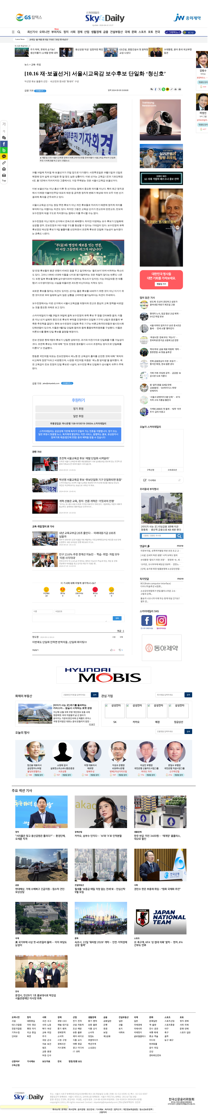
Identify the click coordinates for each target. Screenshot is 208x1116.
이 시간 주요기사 (21, 46)
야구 (167, 1029)
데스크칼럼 (17, 1025)
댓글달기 (35, 650)
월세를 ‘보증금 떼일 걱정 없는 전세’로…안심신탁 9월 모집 (100, 890)
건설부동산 (116, 32)
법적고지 (117, 1109)
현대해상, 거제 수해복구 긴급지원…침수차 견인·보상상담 (40, 890)
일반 (121, 1021)
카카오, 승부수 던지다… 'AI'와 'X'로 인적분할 (98, 836)
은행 (105, 1025)
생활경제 (96, 32)
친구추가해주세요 (147, 628)
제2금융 (107, 1036)
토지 (121, 1029)
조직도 (64, 1109)
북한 (29, 1036)
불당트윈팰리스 (34, 771)
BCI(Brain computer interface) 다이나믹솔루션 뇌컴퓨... (156, 585)
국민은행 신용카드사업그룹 (146, 768)
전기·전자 (77, 1021)
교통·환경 (46, 1052)
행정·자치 (31, 1029)
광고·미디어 (78, 1048)
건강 (151, 1052)
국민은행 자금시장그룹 (174, 768)
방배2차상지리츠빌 (118, 771)
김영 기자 (34, 91)
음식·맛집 (153, 1048)
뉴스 (26, 65)
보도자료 (46, 1061)
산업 (86, 32)
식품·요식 (77, 1040)
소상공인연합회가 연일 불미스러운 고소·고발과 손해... (158, 592)
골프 (167, 1036)
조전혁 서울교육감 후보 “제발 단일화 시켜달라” (84, 458)
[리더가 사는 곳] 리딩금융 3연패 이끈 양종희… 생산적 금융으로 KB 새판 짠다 (161, 528)
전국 (60, 1061)
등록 (117, 618)
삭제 (121, 637)
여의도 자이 (146, 771)
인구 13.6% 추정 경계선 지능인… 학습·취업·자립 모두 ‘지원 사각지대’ (89, 556)
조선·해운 (77, 1029)
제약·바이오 (78, 1036)
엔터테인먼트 (155, 1055)
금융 (105, 32)
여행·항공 (77, 1044)
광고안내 (90, 1109)
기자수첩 (16, 1033)
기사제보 (151, 480)
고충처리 (103, 1112)
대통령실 (31, 1021)
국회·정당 (31, 1025)
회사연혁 (72, 1109)
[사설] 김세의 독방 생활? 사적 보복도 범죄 (159, 555)
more (180, 546)
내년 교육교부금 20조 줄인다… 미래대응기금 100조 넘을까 (87, 535)
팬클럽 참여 (39, 775)
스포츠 (142, 32)
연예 (187, 1029)
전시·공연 (153, 1029)
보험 (105, 1033)
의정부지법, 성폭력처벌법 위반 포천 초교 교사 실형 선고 (162, 551)
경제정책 (62, 1033)
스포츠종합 (169, 1025)
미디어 (152, 1040)
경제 (79, 32)
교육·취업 (36, 65)
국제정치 (138, 1033)
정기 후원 (78, 408)
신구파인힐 (174, 771)
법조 (44, 1048)
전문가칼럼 (17, 1029)
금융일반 (107, 1021)
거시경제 (62, 1048)
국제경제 (138, 1025)
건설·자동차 (78, 1025)
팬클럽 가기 (161, 284)
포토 (150, 32)
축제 (156, 1033)
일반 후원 (78, 416)
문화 (134, 32)
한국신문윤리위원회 (181, 1099)
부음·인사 (46, 1055)
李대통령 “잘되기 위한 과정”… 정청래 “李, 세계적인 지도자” (162, 560)
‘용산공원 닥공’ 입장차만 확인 (44, 50)
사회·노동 (46, 1025)
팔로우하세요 (161, 628)
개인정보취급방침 (130, 1109)
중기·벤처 (92, 1021)
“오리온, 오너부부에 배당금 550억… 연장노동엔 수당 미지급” (162, 564)
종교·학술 (153, 1036)
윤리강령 (81, 1109)
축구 (167, 1033)
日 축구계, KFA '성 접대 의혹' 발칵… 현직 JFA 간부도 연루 (158, 943)
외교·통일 (31, 1033)
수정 (113, 637)
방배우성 (90, 771)
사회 (72, 32)
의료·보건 (46, 1044)
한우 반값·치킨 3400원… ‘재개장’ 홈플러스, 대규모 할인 (157, 837)
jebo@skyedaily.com (51, 383)
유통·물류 (77, 1033)
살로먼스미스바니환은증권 (62, 768)
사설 (14, 1021)
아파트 (122, 1033)
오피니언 (44, 32)
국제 (127, 32)
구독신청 (150, 470)
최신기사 (32, 32)
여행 (151, 1033)
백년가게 (92, 1044)
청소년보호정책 (146, 1109)
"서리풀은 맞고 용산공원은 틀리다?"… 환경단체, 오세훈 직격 (40, 837)
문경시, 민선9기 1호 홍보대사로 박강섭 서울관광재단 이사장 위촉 (35, 997)
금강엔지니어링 (34, 768)
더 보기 (92, 724)
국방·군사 (46, 1040)
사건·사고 (46, 1021)
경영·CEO (62, 1021)
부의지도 (56, 32)
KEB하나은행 (118, 768)
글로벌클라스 (140, 1036)
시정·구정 (62, 1040)
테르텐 (90, 768)
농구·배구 (169, 1040)
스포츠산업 (169, 1021)
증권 (105, 1029)
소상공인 (92, 1048)
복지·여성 (46, 1029)
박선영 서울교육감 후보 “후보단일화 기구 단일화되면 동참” (90, 480)
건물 (121, 1025)
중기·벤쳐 (62, 1029)
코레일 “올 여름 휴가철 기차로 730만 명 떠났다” (48, 40)
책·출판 (152, 1025)
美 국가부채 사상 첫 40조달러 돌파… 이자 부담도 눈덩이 (41, 943)
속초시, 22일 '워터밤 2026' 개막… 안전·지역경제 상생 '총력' (101, 943)
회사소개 (56, 1109)
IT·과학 (76, 1052)
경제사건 (62, 1044)
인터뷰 (15, 1036)
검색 (94, 695)
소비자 (61, 1036)
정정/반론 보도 (75, 1061)
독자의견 (108, 1109)
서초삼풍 (62, 771)
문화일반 (153, 1021)
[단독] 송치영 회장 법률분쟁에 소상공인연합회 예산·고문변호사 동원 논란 (162, 569)
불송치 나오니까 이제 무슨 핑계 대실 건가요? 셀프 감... (160, 600)
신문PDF (16, 1061)
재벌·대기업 (63, 1025)
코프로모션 (172, 470)
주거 (44, 1036)
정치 (65, 32)
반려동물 (153, 1044)
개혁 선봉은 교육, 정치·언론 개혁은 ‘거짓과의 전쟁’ (86, 501)
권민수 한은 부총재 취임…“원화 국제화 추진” (157, 889)
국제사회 (138, 1029)
